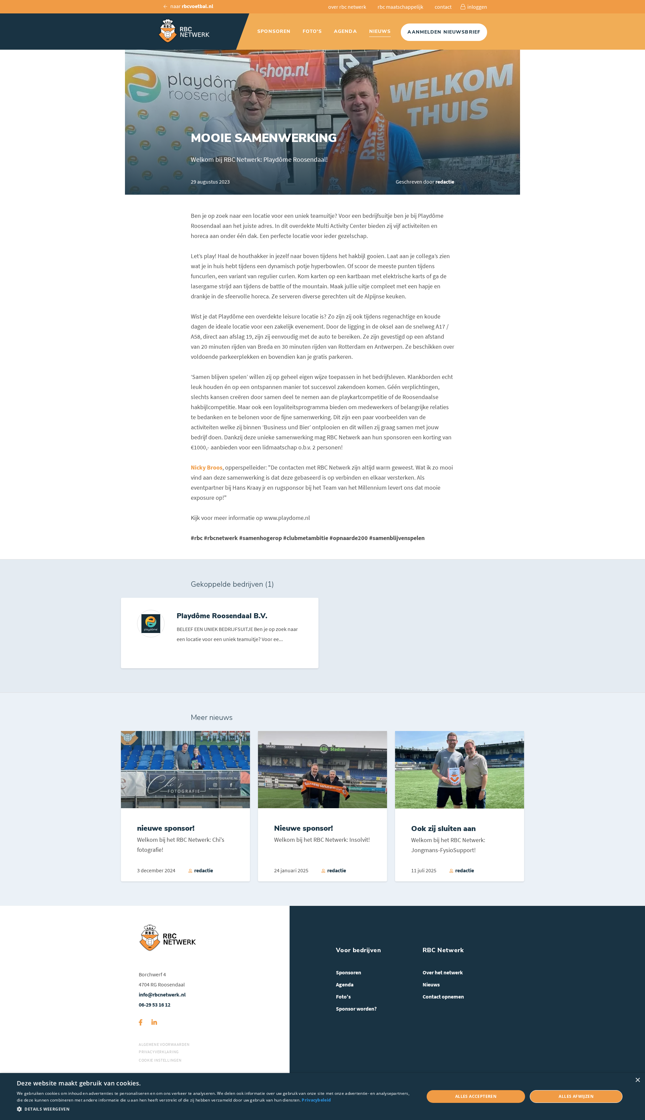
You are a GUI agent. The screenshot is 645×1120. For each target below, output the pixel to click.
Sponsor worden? (356, 1008)
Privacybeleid (316, 1100)
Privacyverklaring (159, 1051)
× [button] (637, 1080)
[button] (214, 1109)
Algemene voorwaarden (164, 1044)
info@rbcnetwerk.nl (162, 994)
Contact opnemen (443, 996)
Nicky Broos (206, 467)
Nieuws (380, 31)
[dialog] (322, 1096)
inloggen (476, 6)
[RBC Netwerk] (188, 31)
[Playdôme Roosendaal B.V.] (219, 633)
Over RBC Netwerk (347, 6)
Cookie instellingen (160, 1060)
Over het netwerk (443, 972)
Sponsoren (274, 31)
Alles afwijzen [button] (576, 1096)
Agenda (345, 31)
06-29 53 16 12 (154, 1004)
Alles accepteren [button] (476, 1096)
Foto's (312, 31)
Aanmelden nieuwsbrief (443, 32)
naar (191, 6)
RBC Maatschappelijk (400, 6)
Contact (443, 6)
